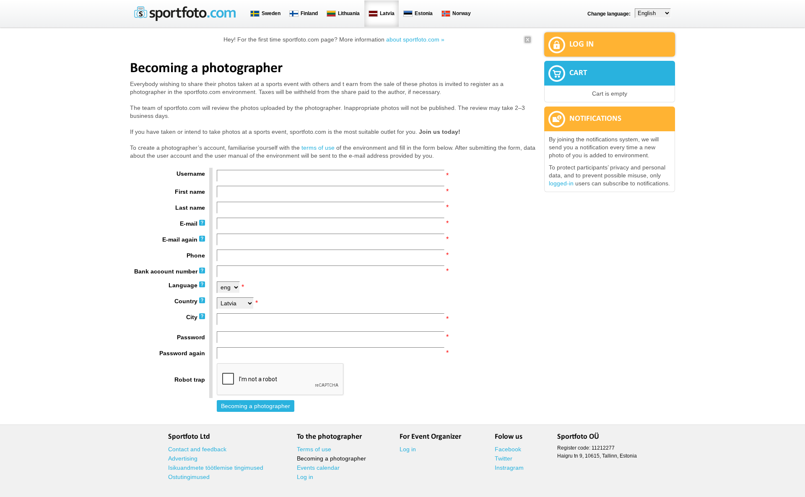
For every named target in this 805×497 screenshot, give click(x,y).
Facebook (508, 449)
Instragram (509, 467)
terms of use (318, 147)
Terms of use (314, 449)
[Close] (527, 42)
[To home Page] (185, 19)
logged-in (561, 183)
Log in (305, 477)
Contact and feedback (197, 449)
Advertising (182, 458)
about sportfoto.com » (415, 39)
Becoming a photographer (331, 458)
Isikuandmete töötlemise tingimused (215, 467)
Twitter (503, 458)
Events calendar (318, 467)
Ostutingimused (189, 477)
